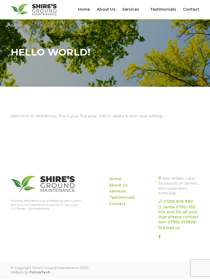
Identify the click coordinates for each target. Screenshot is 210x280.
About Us (106, 9)
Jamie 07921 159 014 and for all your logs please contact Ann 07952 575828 (178, 214)
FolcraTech (40, 272)
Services (130, 9)
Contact (191, 9)
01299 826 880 (178, 201)
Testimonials (163, 9)
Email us (171, 227)
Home (84, 9)
